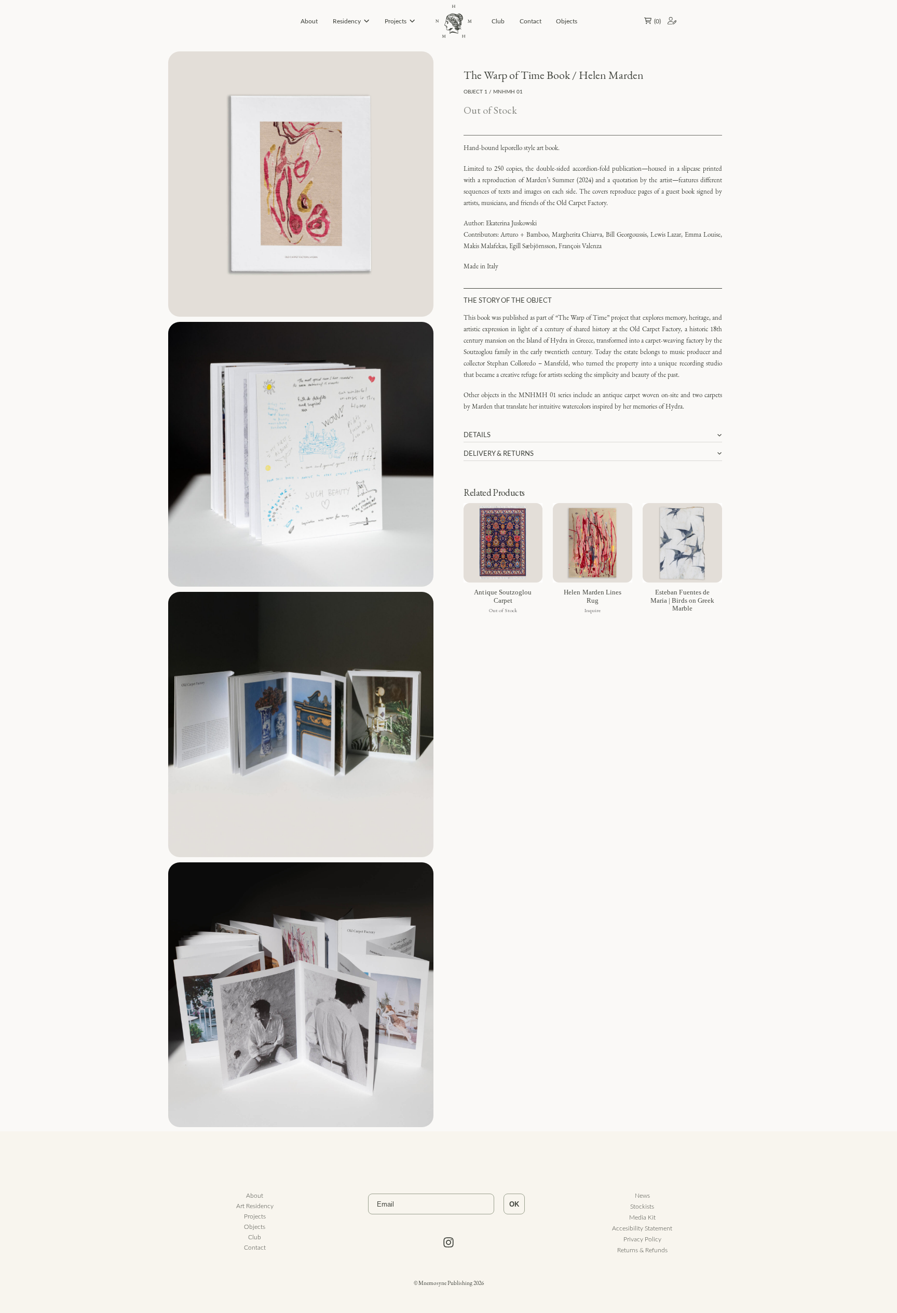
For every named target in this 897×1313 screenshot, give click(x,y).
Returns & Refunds (642, 1250)
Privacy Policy (642, 1239)
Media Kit (642, 1217)
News (642, 1195)
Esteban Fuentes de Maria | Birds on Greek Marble (682, 600)
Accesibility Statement (642, 1228)
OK (514, 1204)
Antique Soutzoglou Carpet (503, 596)
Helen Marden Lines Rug (592, 596)
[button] (651, 21)
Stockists (642, 1206)
